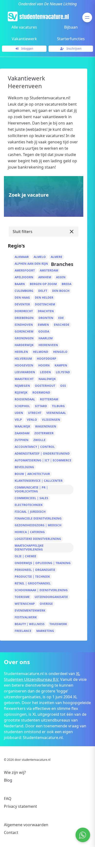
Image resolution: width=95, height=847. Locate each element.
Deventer (22, 304)
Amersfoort (25, 270)
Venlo (32, 420)
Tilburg (58, 406)
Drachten (46, 311)
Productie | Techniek (32, 577)
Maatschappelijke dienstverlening (29, 548)
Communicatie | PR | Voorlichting (31, 489)
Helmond (40, 352)
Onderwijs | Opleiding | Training (43, 563)
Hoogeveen (24, 365)
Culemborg (24, 291)
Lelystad (63, 372)
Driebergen (24, 318)
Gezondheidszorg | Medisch (38, 525)
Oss (63, 386)
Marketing (45, 631)
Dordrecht (24, 311)
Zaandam (22, 433)
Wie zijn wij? (15, 772)
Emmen (43, 325)
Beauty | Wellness (30, 624)
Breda (66, 284)
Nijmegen (22, 386)
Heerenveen (48, 345)
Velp (18, 420)
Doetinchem (45, 304)
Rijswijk (21, 392)
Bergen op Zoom (43, 284)
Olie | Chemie (25, 556)
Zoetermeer (44, 433)
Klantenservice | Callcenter (39, 481)
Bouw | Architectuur (32, 474)
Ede (61, 318)
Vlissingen (51, 420)
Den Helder (44, 297)
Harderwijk (24, 345)
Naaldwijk (47, 379)
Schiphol (22, 406)
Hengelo (60, 352)
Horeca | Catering (30, 532)
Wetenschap (25, 604)
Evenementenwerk (30, 610)
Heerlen (21, 352)
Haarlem (45, 338)
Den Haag (22, 297)
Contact (11, 832)
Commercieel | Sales (31, 498)
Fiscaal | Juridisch (30, 512)
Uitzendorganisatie (51, 597)
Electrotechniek (29, 505)
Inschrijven (73, 49)
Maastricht (24, 379)
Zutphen (21, 440)
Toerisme (22, 597)
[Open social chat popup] (83, 835)
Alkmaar (22, 257)
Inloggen (26, 49)
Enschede (61, 325)
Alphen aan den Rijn (31, 264)
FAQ (7, 798)
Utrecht (34, 413)
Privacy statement (20, 806)
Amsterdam (49, 270)
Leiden (45, 372)
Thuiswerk (58, 624)
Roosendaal (25, 399)
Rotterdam (49, 399)
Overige (46, 604)
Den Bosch (60, 291)
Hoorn (44, 365)
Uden (19, 413)
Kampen (61, 365)
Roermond (41, 392)
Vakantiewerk (24, 38)
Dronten (45, 318)
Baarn (20, 284)
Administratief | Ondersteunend (42, 453)
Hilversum (23, 359)
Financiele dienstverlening (38, 518)
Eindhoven (24, 325)
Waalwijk (22, 426)
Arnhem (44, 277)
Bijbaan (71, 27)
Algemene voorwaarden (26, 824)
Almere (56, 257)
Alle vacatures (24, 27)
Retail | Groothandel (33, 583)
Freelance (23, 631)
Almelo (40, 257)
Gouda (43, 331)
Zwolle (39, 440)
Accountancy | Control (35, 447)
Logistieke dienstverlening (38, 539)
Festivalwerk (26, 617)
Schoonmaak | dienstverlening (41, 590)
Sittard (41, 406)
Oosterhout (45, 386)
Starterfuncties (71, 38)
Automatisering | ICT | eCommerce (43, 460)
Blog (8, 780)
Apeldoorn (24, 277)
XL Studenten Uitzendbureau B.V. (42, 676)
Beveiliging (24, 467)
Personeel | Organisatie (35, 570)
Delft (42, 291)
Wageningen (45, 426)
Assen (61, 277)
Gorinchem (24, 331)
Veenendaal (56, 413)
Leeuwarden (25, 372)
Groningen (24, 338)
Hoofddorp (46, 359)
